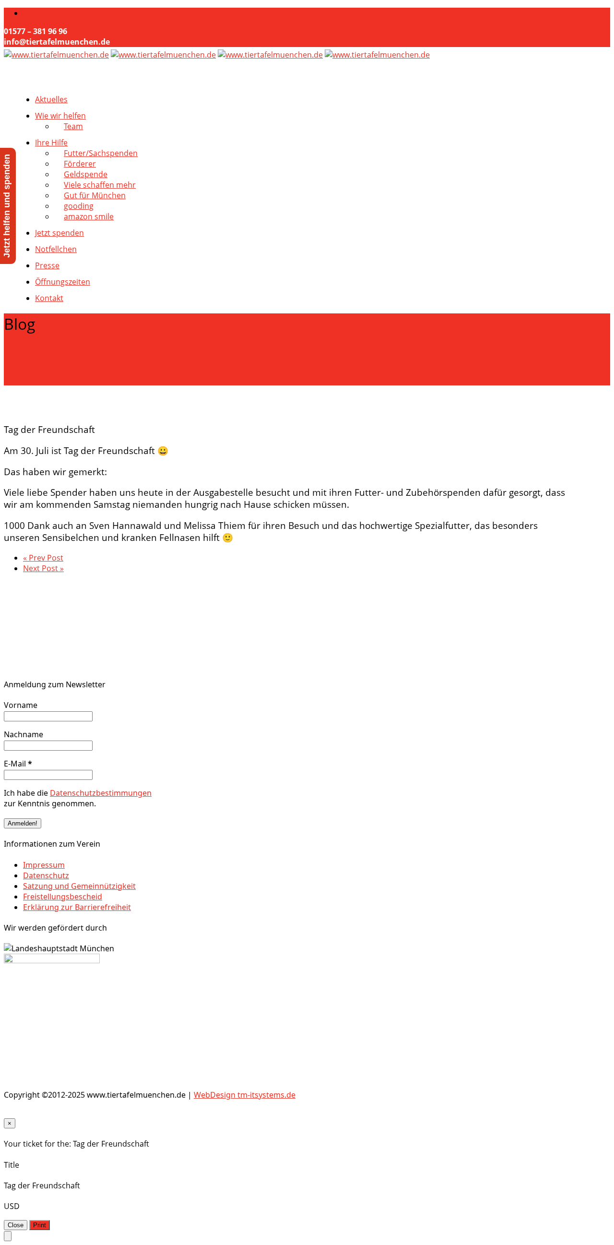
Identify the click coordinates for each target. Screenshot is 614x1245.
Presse (47, 265)
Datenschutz (46, 875)
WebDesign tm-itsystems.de (244, 1094)
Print (39, 1225)
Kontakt (49, 298)
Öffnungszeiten (62, 281)
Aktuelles (51, 99)
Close (16, 1225)
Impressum (44, 865)
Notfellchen (56, 249)
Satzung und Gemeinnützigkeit (79, 886)
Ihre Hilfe (51, 142)
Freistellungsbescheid (62, 896)
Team (73, 126)
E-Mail (18, 763)
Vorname (20, 705)
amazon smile (89, 216)
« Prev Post (43, 557)
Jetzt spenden (59, 232)
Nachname (23, 734)
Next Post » (43, 568)
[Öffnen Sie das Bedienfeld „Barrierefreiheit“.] (8, 1236)
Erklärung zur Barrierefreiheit (77, 907)
